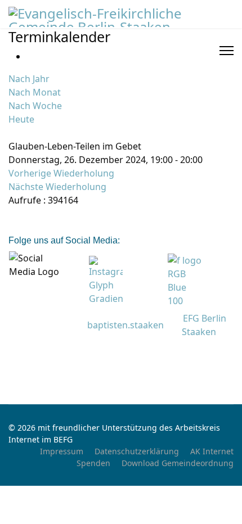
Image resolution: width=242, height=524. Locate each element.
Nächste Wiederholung (57, 186)
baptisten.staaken (125, 325)
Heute (21, 119)
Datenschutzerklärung (137, 451)
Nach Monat (34, 92)
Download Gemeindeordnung (178, 463)
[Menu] (226, 50)
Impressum (61, 451)
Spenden (93, 463)
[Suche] (11, 133)
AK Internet (212, 451)
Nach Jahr (29, 79)
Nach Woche (35, 106)
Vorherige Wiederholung (61, 173)
